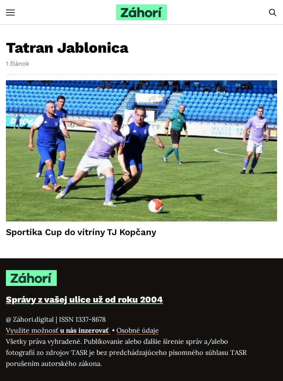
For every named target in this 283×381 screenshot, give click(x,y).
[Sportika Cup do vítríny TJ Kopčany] (141, 150)
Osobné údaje (137, 330)
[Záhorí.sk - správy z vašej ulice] (141, 12)
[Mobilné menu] (10, 12)
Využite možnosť (58, 330)
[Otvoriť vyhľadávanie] (272, 12)
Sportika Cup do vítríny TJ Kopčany (81, 232)
